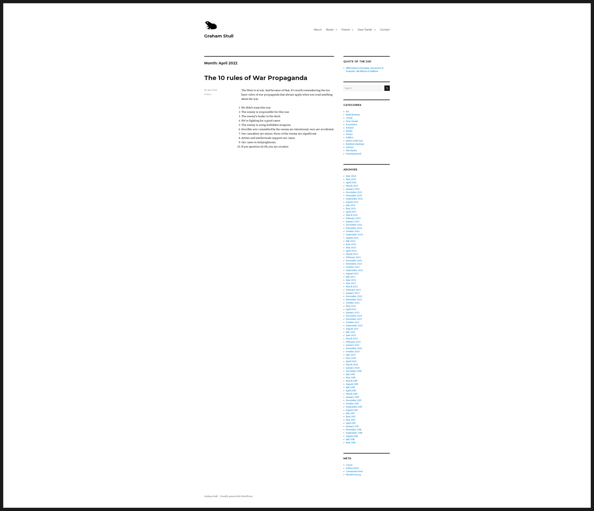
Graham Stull (218, 36)
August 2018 (352, 384)
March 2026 (352, 186)
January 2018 (352, 397)
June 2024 (351, 244)
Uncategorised (353, 153)
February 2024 (353, 257)
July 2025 (350, 205)
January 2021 (352, 345)
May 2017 (350, 420)
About (318, 29)
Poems (345, 29)
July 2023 (350, 277)
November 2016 (353, 429)
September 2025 (354, 199)
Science (350, 147)
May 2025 (351, 208)
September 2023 (354, 270)
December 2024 (354, 225)
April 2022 (351, 309)
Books (330, 29)
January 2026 (352, 189)
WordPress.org (353, 474)
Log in (349, 465)
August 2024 (352, 238)
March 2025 (352, 215)
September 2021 (354, 325)
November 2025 (354, 195)
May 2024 (351, 247)
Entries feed (352, 468)
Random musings (355, 144)
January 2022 (352, 312)
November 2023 (354, 264)
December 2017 (353, 400)
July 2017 (350, 413)
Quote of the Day (354, 140)
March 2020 (352, 364)
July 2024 (350, 241)
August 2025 (352, 202)
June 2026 (351, 176)
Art (347, 111)
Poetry (349, 134)
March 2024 (352, 254)
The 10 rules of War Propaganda (255, 78)
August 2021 (352, 329)
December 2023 (354, 260)
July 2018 (350, 387)
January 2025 (352, 221)
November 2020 (354, 348)
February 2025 (353, 218)
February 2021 (353, 342)
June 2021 (351, 335)
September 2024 (354, 234)
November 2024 (354, 228)
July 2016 (350, 439)
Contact (385, 29)
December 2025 (354, 192)
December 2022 (354, 296)
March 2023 (352, 286)
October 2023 (352, 267)
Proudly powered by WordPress (236, 496)
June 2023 (351, 280)
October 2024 (353, 231)
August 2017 (352, 410)
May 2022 (351, 306)
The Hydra (351, 150)
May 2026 (351, 179)
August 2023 (352, 273)
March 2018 (351, 394)
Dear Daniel (365, 29)
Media (349, 131)
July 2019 (350, 374)
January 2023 (352, 293)
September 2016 (354, 433)
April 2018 (351, 390)
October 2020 (353, 351)
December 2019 (354, 371)
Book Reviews (353, 114)
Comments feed (354, 471)
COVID (349, 118)
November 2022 (354, 299)
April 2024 (351, 251)
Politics (207, 94)
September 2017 (354, 407)
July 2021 (350, 332)
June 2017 (350, 416)
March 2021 (352, 338)
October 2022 (352, 303)
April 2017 (351, 423)
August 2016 (352, 436)
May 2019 (350, 377)
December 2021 (354, 316)
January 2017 (352, 426)
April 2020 (351, 361)
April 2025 (351, 212)
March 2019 (351, 381)
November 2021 (354, 319)
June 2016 (350, 442)
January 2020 (353, 368)
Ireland (349, 127)
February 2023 (353, 290)
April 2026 (351, 182)
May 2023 (351, 283)
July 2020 (350, 355)
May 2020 (351, 358)
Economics (351, 124)
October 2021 (352, 322)
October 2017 (352, 403)
